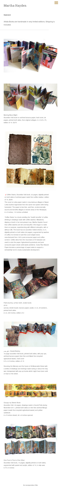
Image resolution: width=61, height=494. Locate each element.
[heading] (15, 5)
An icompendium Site (30, 485)
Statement (7, 15)
